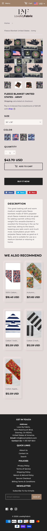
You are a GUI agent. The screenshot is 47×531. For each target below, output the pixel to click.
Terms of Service (23, 469)
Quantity (10, 146)
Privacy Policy (23, 466)
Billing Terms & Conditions (23, 481)
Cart (30, 3)
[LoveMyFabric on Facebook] (6, 509)
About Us (23, 450)
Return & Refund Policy (23, 475)
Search (24, 456)
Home (7, 23)
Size (7, 116)
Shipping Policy (23, 472)
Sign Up (36, 497)
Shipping (8, 101)
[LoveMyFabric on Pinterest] (11, 509)
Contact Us (23, 453)
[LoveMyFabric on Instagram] (16, 509)
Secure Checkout (23, 478)
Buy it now (23, 181)
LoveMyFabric (24, 516)
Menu (7, 3)
